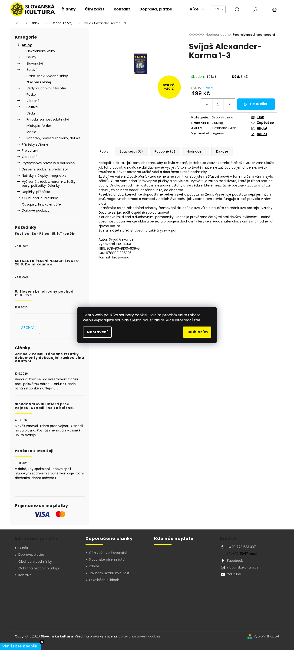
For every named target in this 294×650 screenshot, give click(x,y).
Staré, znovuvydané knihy (47, 76)
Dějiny (31, 57)
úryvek (162, 230)
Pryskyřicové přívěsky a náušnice (48, 163)
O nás (23, 547)
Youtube (234, 574)
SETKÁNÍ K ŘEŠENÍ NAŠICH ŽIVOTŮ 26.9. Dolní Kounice (47, 262)
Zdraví (31, 69)
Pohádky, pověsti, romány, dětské (53, 138)
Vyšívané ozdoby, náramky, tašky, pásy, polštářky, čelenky (49, 183)
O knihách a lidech (104, 580)
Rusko (31, 94)
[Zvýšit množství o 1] (229, 104)
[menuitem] (68, 9)
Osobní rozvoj (38, 82)
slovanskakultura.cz (242, 567)
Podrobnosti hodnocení (254, 35)
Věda (30, 113)
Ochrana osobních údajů (38, 568)
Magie (31, 132)
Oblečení (29, 156)
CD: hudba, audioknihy (40, 198)
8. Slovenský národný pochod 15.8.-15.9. (44, 293)
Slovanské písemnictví (107, 559)
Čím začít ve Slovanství (108, 553)
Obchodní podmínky (35, 561)
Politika (32, 107)
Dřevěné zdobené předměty (45, 169)
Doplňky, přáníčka (36, 191)
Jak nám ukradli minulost (109, 573)
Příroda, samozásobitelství (47, 119)
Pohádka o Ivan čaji (34, 451)
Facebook (235, 560)
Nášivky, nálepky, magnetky (44, 175)
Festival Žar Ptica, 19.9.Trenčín (45, 233)
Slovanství (34, 63)
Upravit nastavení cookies (139, 636)
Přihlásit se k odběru (20, 646)
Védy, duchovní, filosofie (46, 88)
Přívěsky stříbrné (35, 144)
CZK (217, 9)
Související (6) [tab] (131, 151)
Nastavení (97, 332)
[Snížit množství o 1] (206, 104)
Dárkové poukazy (36, 210)
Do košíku (259, 104)
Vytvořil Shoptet (266, 636)
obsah (140, 230)
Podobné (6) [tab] (165, 151)
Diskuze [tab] (222, 151)
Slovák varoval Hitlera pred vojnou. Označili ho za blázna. (44, 406)
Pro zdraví (30, 150)
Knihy (27, 44)
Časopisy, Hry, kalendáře (41, 204)
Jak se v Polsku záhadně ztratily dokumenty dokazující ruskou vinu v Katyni (49, 357)
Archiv (27, 327)
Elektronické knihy (40, 51)
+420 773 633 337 (241, 547)
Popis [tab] (104, 151)
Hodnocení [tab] (196, 151)
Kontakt (24, 575)
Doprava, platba (31, 554)
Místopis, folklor (38, 125)
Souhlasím (197, 332)
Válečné (33, 100)
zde (197, 320)
